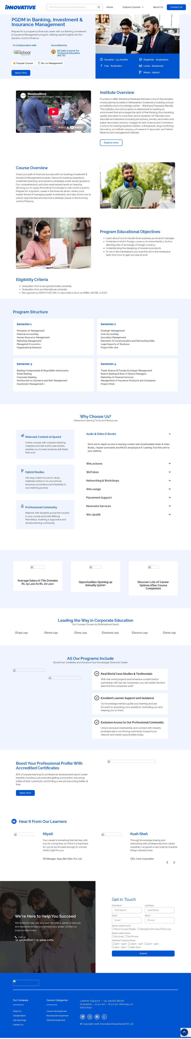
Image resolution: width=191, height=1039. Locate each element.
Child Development (56, 1020)
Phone (148, 916)
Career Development (57, 1011)
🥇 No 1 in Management (50, 63)
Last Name (149, 906)
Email (114, 916)
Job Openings (19, 1020)
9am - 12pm (120, 944)
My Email (119, 936)
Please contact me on (121, 933)
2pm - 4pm (153, 944)
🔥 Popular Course (23, 63)
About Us (158, 7)
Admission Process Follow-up (155, 929)
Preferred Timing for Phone (123, 941)
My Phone (133, 936)
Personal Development (57, 1016)
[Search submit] (99, 7)
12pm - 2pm (137, 944)
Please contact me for (121, 926)
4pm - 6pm (120, 947)
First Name (117, 906)
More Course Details (125, 929)
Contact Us (18, 1024)
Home (109, 7)
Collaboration (19, 1016)
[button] (129, 434)
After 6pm (135, 947)
